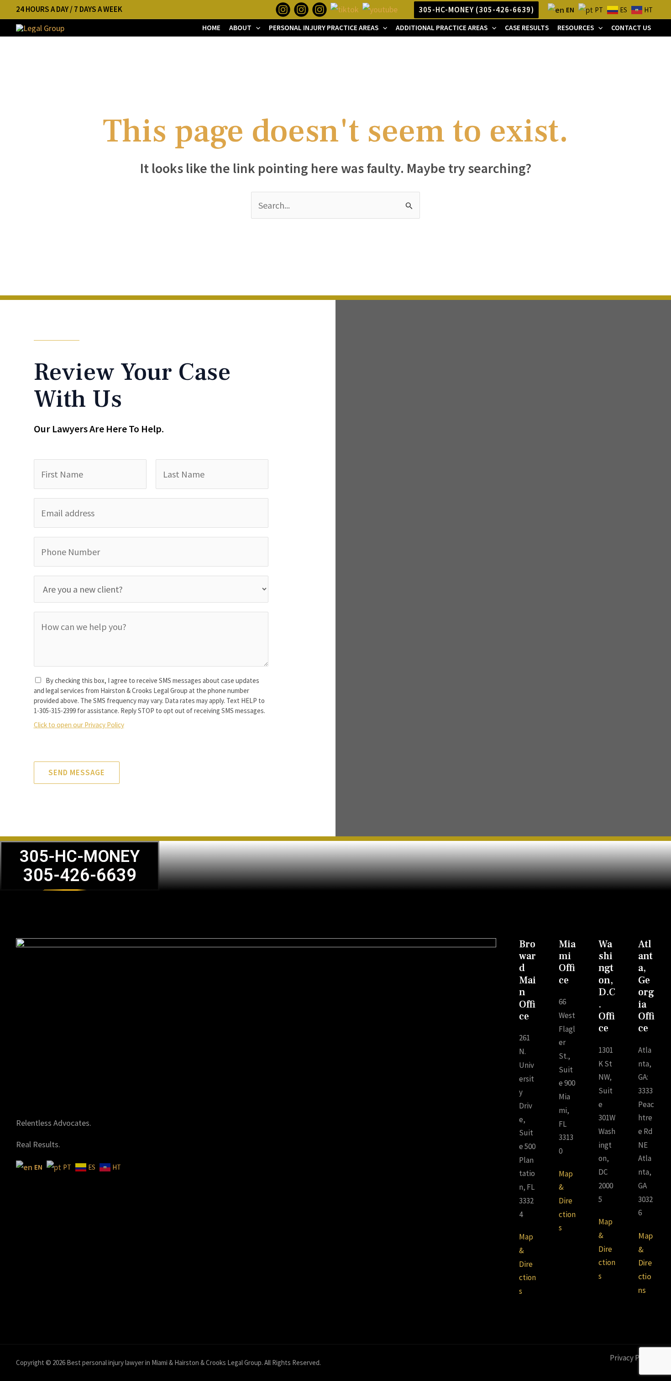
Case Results (527, 27)
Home (211, 27)
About (240, 27)
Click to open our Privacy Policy (79, 724)
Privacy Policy (632, 1358)
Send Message (76, 772)
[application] (256, 28)
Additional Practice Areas (442, 27)
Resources (575, 27)
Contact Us (631, 27)
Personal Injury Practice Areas (323, 27)
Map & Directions (527, 1264)
